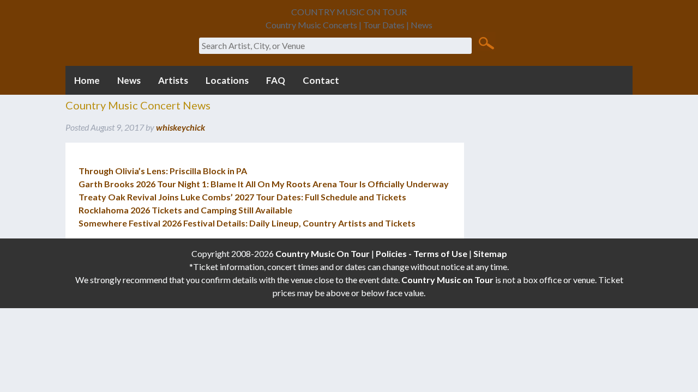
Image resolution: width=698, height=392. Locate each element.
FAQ (275, 80)
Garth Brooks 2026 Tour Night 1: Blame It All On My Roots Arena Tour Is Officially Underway (264, 184)
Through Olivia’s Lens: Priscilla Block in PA (163, 171)
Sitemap (490, 253)
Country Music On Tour (322, 253)
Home (87, 80)
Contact (321, 80)
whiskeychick (180, 127)
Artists (173, 80)
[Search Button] (486, 42)
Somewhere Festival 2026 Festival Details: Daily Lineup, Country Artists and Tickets (247, 223)
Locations (227, 80)
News (129, 80)
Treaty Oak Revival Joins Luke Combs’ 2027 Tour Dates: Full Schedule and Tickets (242, 197)
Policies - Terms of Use (421, 253)
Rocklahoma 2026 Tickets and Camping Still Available (185, 210)
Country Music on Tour (447, 279)
